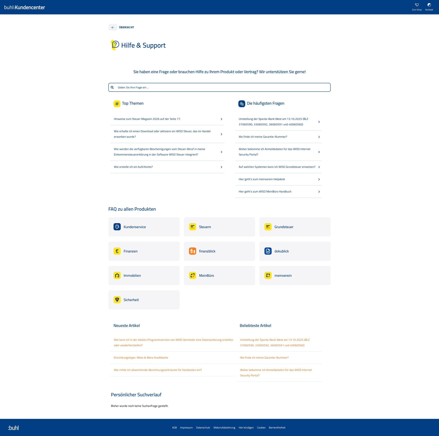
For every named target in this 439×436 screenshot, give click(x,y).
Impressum (186, 427)
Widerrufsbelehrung (224, 427)
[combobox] (223, 87)
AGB (174, 427)
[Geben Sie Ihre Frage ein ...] (112, 87)
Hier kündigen (246, 427)
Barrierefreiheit (277, 427)
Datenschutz (203, 427)
